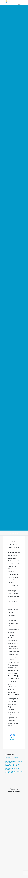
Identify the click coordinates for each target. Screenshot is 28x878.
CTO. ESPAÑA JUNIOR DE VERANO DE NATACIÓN (13, 761)
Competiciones (14, 533)
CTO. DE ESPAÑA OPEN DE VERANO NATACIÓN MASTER (14, 772)
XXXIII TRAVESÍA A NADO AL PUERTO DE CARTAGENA (12, 758)
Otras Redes (13, 738)
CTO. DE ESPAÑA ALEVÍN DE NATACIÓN (12, 768)
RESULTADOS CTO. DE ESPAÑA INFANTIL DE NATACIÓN (12, 765)
